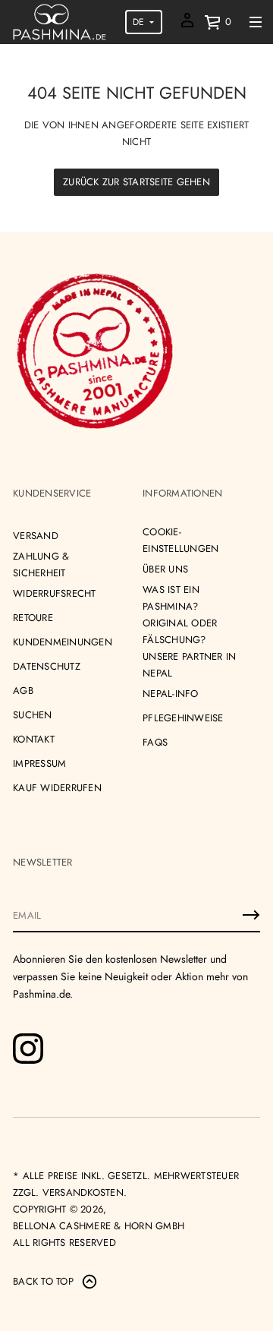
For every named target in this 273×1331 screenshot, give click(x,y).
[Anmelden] (251, 915)
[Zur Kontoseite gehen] (187, 25)
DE (138, 22)
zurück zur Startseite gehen (136, 182)
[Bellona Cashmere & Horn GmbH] (59, 22)
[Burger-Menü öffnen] (255, 22)
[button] (217, 22)
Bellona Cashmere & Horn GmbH (98, 1226)
